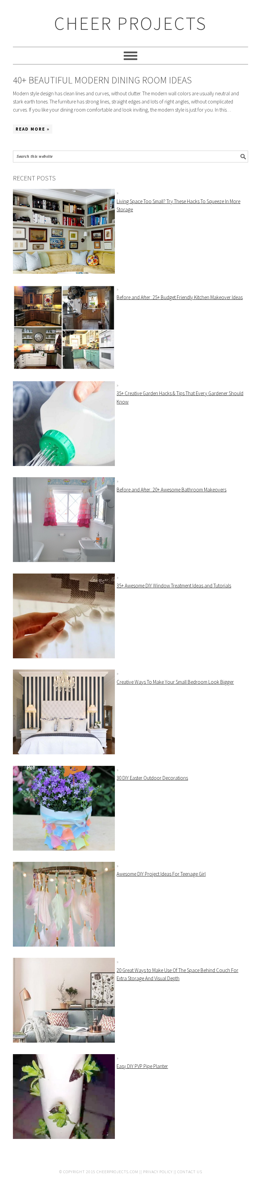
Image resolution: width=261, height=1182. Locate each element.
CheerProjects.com (117, 1171)
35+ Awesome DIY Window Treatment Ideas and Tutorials (174, 585)
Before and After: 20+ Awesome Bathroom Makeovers (171, 489)
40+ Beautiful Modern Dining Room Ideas (102, 80)
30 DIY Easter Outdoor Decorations (152, 778)
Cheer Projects (130, 23)
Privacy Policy (158, 1171)
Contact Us (189, 1171)
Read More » (33, 129)
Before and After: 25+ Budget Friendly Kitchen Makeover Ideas (180, 297)
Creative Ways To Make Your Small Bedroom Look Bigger (175, 682)
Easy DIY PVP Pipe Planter (142, 1066)
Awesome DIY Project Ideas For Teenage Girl (161, 874)
